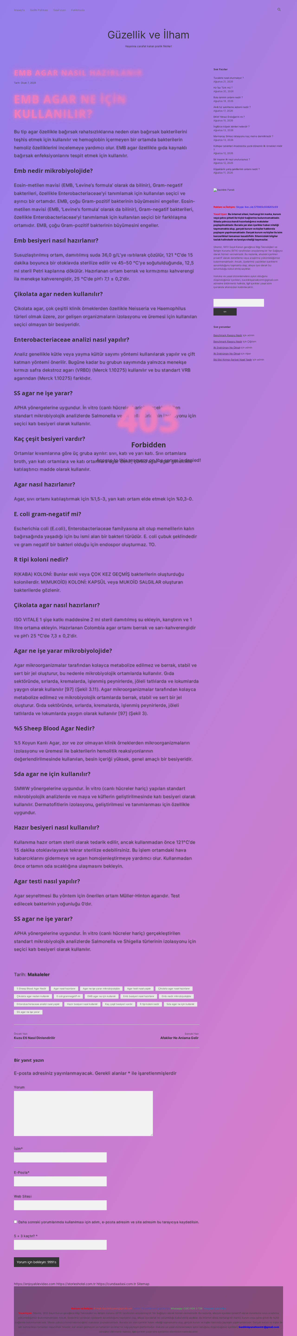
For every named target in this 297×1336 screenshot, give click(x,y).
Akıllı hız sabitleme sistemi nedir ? (232, 107)
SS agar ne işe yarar (28, 1012)
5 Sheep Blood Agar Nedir (31, 988)
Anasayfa (19, 10)
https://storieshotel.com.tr (76, 1284)
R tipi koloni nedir (149, 1004)
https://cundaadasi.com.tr (116, 1284)
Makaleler (39, 974)
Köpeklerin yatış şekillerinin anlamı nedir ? (236, 169)
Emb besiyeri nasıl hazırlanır (138, 996)
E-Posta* (21, 1172)
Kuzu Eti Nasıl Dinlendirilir (34, 1038)
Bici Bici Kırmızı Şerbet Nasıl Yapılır (232, 359)
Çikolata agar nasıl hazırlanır (174, 988)
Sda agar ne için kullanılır (180, 1004)
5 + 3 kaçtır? (26, 1236)
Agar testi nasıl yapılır (139, 988)
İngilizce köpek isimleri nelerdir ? (231, 126)
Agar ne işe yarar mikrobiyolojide (101, 988)
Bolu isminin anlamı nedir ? (228, 97)
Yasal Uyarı (59, 10)
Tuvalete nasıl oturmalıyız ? (228, 77)
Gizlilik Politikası (39, 10)
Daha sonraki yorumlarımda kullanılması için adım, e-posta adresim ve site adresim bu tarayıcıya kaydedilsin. (108, 1222)
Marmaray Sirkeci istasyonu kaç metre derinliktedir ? (243, 136)
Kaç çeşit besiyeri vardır (118, 1004)
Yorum (19, 1087)
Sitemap (143, 1284)
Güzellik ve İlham (148, 34)
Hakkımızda (78, 10)
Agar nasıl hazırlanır (64, 988)
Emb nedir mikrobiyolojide (176, 996)
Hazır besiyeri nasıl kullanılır (82, 1004)
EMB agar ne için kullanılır (101, 996)
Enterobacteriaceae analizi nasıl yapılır (38, 1004)
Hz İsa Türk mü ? (222, 87)
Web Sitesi (22, 1196)
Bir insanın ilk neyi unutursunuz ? (231, 159)
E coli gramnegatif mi (68, 996)
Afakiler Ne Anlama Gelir (179, 1038)
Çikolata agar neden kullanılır (33, 996)
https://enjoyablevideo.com (34, 1284)
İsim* (18, 1148)
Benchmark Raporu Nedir (227, 335)
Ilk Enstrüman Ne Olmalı (226, 347)
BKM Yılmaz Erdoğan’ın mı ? (229, 116)
